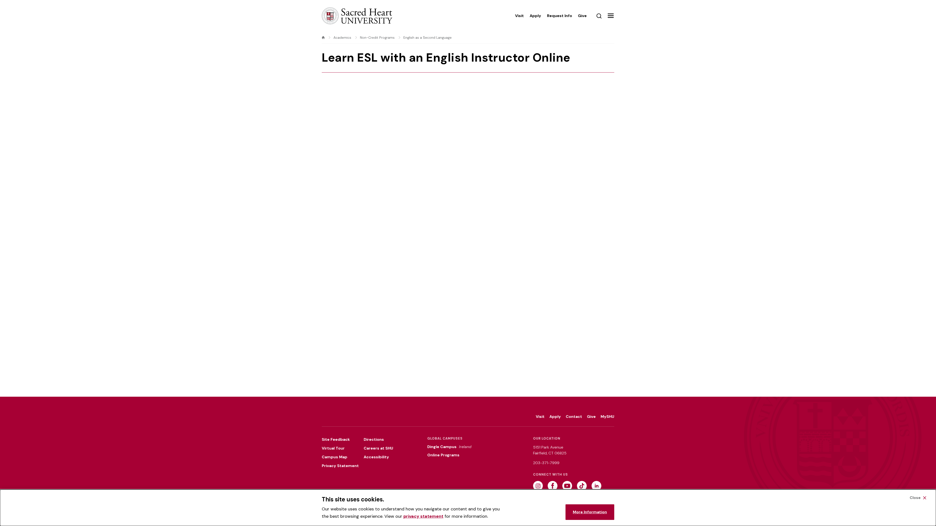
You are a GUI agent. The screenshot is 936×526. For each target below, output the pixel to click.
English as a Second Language (427, 37)
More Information (590, 512)
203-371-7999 (546, 462)
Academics (342, 37)
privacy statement (423, 516)
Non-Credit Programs (377, 37)
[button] (610, 15)
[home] (323, 37)
